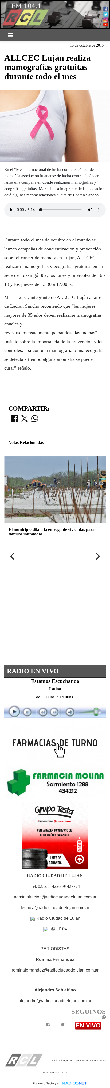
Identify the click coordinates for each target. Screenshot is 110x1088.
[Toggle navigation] (10, 35)
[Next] (97, 556)
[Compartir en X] (25, 420)
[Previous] (13, 556)
